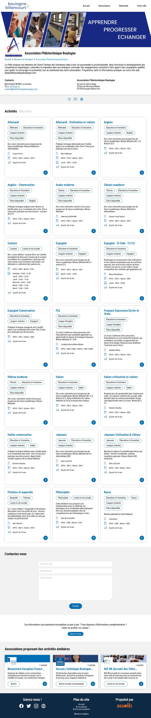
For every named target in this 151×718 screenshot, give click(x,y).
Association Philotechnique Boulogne (52, 59)
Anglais (130, 132)
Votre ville (141, 5)
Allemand (14, 127)
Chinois (61, 190)
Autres (14, 683)
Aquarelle (14, 497)
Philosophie (63, 497)
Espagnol (82, 254)
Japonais (62, 440)
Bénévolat (123, 5)
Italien (81, 387)
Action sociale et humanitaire (71, 683)
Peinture (27, 497)
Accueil (86, 5)
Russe (134, 497)
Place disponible (17, 138)
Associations (104, 5)
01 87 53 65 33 (14, 87)
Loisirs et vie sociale (31, 248)
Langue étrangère (65, 321)
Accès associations (81, 709)
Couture (13, 248)
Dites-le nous (75, 634)
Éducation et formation (23, 59)
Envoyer (75, 606)
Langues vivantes (17, 132)
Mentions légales (81, 714)
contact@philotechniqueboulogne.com (21, 89)
